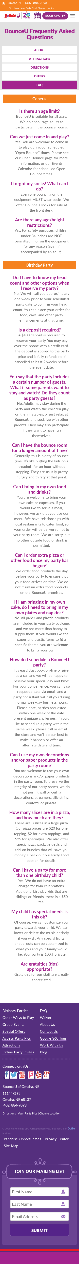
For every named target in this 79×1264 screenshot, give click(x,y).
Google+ (46, 1075)
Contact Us (49, 1032)
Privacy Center (57, 1139)
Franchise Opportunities (21, 1139)
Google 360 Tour (53, 1038)
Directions (14, 8)
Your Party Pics (28, 8)
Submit (39, 1230)
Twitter (14, 1075)
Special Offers (13, 1032)
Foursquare (30, 1075)
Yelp (38, 1075)
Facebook (6, 1075)
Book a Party (55, 15)
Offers (39, 76)
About (39, 50)
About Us (47, 1025)
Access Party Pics (16, 1038)
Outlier (72, 1128)
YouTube (22, 1075)
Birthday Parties (15, 1011)
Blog (43, 1052)
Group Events (13, 1025)
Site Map (11, 1146)
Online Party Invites (18, 1052)
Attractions (39, 58)
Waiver (45, 1018)
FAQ (39, 85)
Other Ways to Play (18, 1018)
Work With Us (51, 1045)
